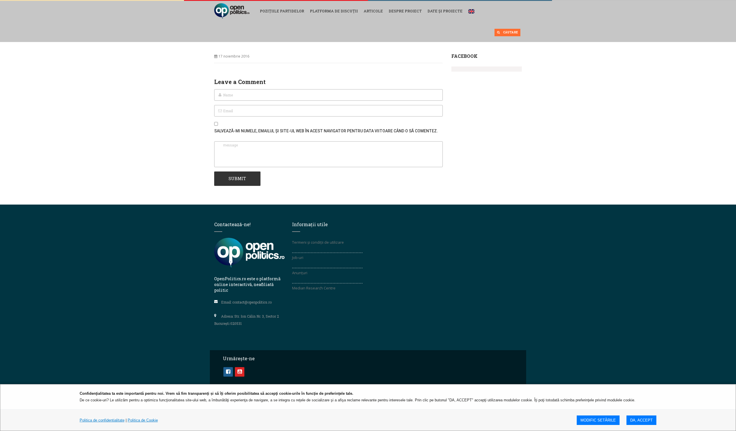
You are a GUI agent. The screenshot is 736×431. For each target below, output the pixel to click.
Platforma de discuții (334, 11)
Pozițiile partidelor (282, 11)
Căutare (510, 32)
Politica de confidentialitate (102, 420)
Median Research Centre (314, 288)
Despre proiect (405, 11)
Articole (373, 11)
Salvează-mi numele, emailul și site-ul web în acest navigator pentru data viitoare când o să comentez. (326, 131)
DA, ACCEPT (641, 420)
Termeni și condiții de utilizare (318, 242)
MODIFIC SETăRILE (598, 420)
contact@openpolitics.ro (252, 302)
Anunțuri (299, 272)
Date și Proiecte (445, 11)
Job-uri (297, 257)
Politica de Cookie (143, 420)
